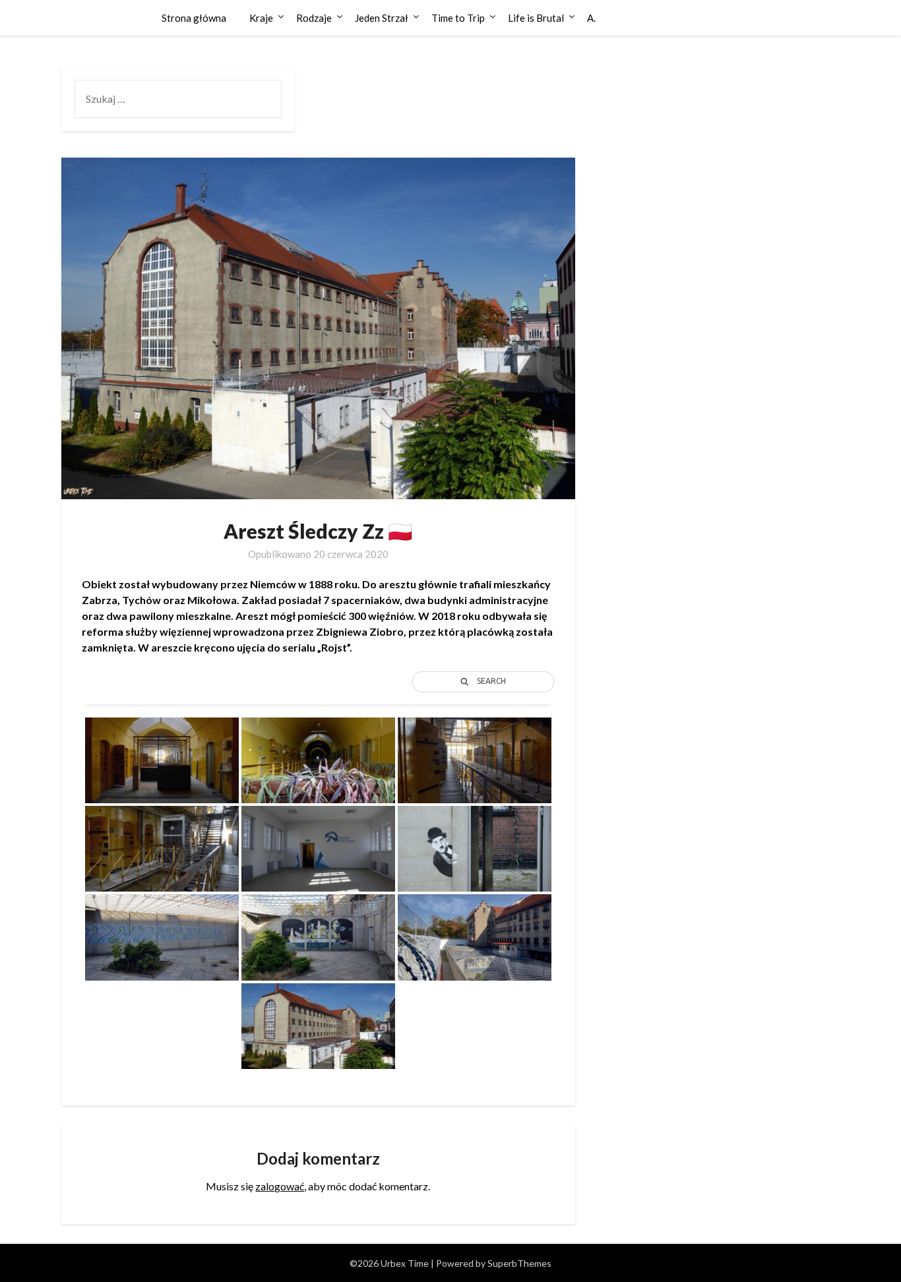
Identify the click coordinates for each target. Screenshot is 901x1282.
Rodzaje (314, 18)
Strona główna (194, 18)
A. (591, 18)
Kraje (261, 18)
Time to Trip (458, 18)
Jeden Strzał (381, 18)
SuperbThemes (519, 1263)
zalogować (279, 1186)
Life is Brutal (536, 18)
